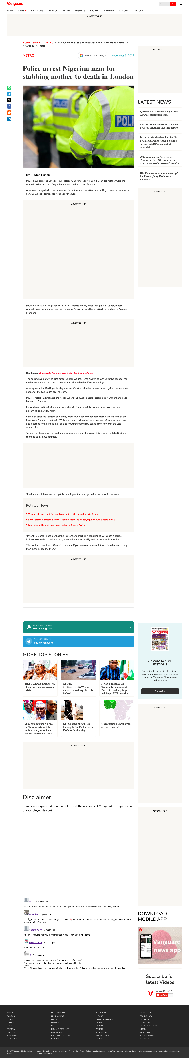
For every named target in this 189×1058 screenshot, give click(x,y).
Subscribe (160, 691)
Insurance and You (60, 1035)
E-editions (37, 10)
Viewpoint (145, 1032)
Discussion (12, 1032)
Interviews (101, 1013)
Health (54, 1026)
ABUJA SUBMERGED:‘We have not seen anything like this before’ (159, 125)
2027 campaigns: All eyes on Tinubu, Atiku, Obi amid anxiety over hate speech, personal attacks (159, 160)
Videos (143, 1029)
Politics (52, 10)
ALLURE (139, 10)
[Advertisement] (78, 250)
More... (37, 42)
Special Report (103, 1035)
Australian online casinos (169, 1051)
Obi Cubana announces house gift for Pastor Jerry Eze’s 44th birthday (159, 176)
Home (10, 10)
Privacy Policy (85, 1051)
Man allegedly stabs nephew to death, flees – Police (56, 525)
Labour (99, 1016)
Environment (57, 1016)
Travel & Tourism (148, 1026)
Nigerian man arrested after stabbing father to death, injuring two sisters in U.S (71, 519)
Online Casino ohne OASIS (104, 1051)
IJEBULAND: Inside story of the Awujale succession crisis (159, 112)
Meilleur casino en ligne (126, 1051)
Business (80, 10)
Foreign (55, 1022)
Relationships (102, 1032)
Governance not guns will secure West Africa (116, 725)
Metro (66, 10)
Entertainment (58, 1013)
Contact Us (73, 1051)
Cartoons (145, 1022)
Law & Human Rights (105, 1019)
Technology (146, 1016)
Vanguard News (15, 3)
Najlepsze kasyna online (147, 1051)
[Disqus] (78, 858)
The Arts (144, 1019)
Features (55, 1019)
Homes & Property (60, 1029)
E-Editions (12, 1039)
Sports (94, 10)
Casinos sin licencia (44, 1053)
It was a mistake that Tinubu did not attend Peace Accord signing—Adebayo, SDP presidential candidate (159, 141)
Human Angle (58, 1032)
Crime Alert (12, 1026)
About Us (46, 1051)
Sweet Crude (146, 1013)
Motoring (100, 1026)
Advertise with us (60, 1051)
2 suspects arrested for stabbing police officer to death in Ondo (63, 514)
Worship (144, 1039)
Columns (124, 10)
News (21, 10)
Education (12, 1035)
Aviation (11, 1016)
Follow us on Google (95, 55)
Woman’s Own (147, 1035)
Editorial (109, 10)
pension (55, 1039)
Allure (10, 1013)
